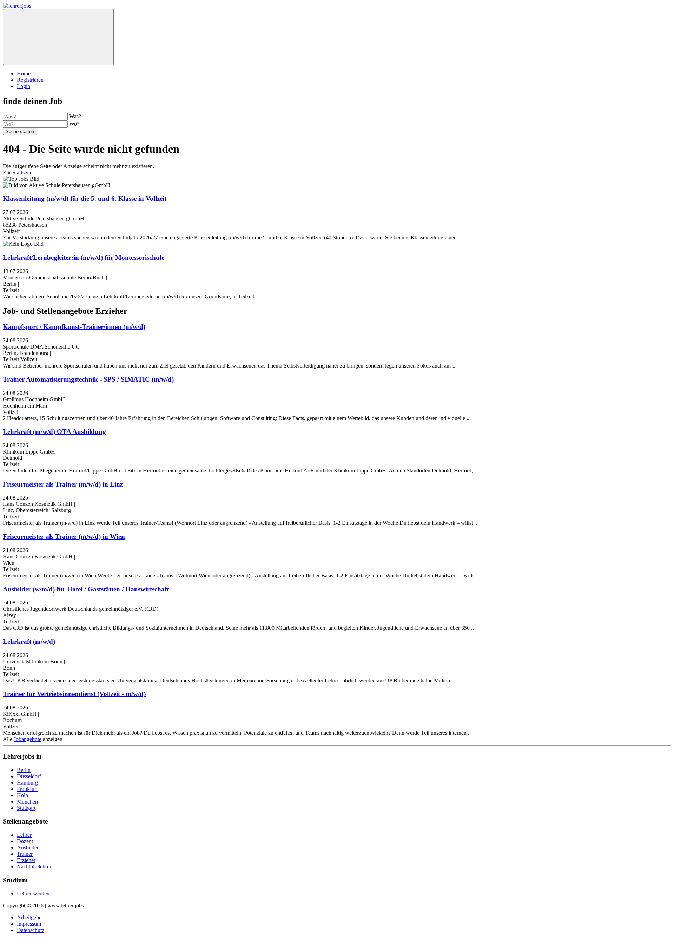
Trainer (25, 854)
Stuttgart (26, 808)
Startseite (22, 173)
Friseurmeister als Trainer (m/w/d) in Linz (63, 484)
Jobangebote (27, 739)
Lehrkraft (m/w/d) (29, 641)
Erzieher (26, 860)
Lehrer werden (33, 894)
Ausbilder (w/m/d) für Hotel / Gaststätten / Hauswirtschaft (86, 589)
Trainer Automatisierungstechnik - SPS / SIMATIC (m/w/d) (88, 379)
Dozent (25, 841)
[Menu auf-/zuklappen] (58, 37)
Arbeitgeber (30, 917)
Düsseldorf (29, 776)
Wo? (74, 124)
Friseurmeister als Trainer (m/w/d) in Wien (64, 536)
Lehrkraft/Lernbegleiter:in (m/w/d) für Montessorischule (83, 257)
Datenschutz (30, 930)
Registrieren (30, 80)
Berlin (24, 770)
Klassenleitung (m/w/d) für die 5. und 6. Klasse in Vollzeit (84, 198)
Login (23, 86)
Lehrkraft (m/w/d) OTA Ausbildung (54, 431)
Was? (75, 116)
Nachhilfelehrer (34, 866)
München (27, 802)
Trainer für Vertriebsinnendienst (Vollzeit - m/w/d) (74, 693)
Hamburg (27, 783)
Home (24, 74)
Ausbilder (28, 848)
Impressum (29, 924)
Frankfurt (27, 789)
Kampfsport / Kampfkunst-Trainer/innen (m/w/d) (74, 326)
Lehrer (24, 835)
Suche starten (20, 131)
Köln (22, 795)
